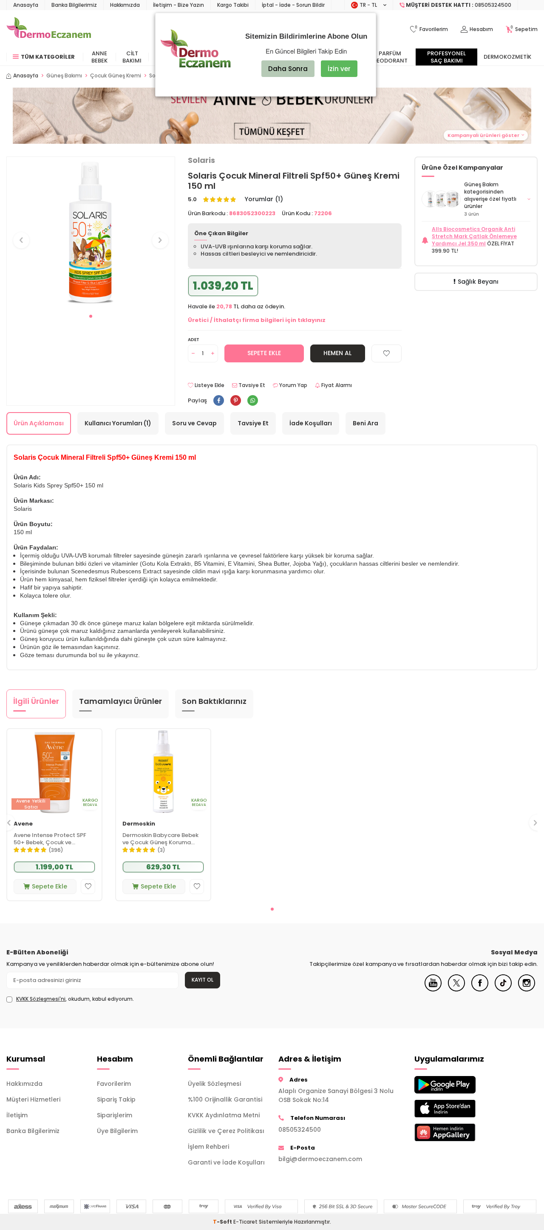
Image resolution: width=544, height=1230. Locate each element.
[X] (456, 989)
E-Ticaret (245, 1221)
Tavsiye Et (251, 385)
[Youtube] (433, 989)
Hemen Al (337, 353)
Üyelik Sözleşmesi (214, 1083)
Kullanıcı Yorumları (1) (118, 423)
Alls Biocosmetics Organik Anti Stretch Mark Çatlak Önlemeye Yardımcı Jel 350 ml (474, 236)
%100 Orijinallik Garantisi (225, 1099)
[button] (90, 316)
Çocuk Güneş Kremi (115, 75)
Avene (23, 824)
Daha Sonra (288, 68)
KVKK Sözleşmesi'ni (40, 998)
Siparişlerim (114, 1115)
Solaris (201, 160)
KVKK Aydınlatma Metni (224, 1115)
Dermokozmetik (507, 57)
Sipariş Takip (116, 1099)
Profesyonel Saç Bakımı (446, 57)
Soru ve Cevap (194, 423)
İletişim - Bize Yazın (178, 5)
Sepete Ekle (264, 353)
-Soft (223, 1221)
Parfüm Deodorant (390, 57)
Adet (193, 339)
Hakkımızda (125, 5)
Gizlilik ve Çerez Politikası (226, 1131)
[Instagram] (526, 989)
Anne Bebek (99, 57)
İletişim (17, 1115)
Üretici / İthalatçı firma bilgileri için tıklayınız (257, 320)
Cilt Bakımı (132, 57)
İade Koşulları (310, 423)
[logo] (48, 29)
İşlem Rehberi (208, 1146)
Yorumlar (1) (264, 199)
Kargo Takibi (233, 5)
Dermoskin (138, 824)
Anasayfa (25, 5)
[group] (91, 232)
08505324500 (299, 1129)
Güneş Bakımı (64, 75)
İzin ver (339, 68)
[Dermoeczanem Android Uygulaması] (453, 1084)
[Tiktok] (503, 989)
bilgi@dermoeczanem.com (320, 1159)
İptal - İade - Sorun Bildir (293, 5)
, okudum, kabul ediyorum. (75, 999)
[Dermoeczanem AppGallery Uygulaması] (453, 1132)
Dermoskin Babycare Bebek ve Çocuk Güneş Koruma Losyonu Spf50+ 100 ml (160, 839)
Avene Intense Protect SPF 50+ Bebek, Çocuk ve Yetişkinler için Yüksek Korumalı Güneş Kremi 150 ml (54, 839)
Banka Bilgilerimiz (74, 5)
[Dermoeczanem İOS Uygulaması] (453, 1108)
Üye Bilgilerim (117, 1131)
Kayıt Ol (202, 979)
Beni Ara (365, 423)
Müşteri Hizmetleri (33, 1099)
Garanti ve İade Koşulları (226, 1162)
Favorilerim (114, 1083)
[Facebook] (479, 989)
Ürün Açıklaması (39, 423)
